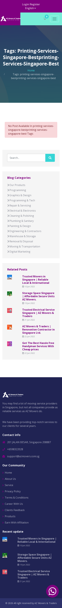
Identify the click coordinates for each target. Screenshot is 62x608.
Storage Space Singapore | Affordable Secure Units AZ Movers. (38, 296)
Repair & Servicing (20, 205)
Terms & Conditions (16, 497)
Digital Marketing (19, 251)
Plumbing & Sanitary (21, 221)
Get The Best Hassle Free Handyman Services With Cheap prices (38, 346)
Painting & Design (20, 226)
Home (31, 70)
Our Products (17, 185)
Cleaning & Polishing (21, 215)
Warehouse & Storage (22, 236)
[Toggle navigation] (54, 19)
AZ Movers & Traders (45, 603)
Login (25, 4)
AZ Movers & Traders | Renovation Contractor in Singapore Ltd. (38, 329)
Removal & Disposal (21, 241)
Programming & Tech (22, 200)
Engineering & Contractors (25, 231)
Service (9, 485)
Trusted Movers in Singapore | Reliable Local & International (35, 280)
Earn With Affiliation (17, 522)
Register (35, 4)
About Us (10, 479)
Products (10, 516)
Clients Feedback (15, 510)
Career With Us (14, 504)
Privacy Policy (13, 491)
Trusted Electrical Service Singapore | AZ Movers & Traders (38, 313)
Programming (17, 190)
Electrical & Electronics (22, 210)
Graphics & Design (20, 195)
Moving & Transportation (24, 246)
